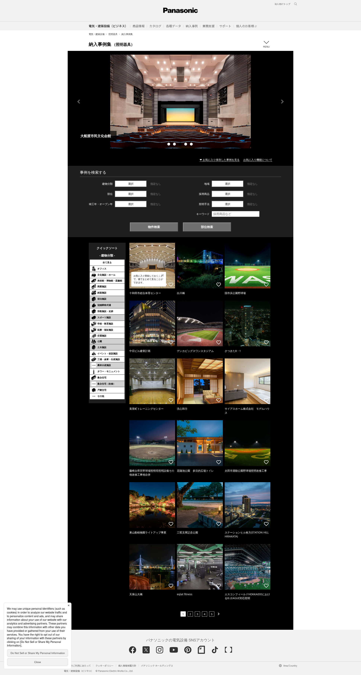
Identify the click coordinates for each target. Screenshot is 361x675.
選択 (130, 184)
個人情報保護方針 (127, 665)
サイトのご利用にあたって (77, 665)
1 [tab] (169, 144)
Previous (78, 101)
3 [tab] (180, 144)
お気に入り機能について (257, 159)
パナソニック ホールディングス (157, 665)
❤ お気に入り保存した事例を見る (220, 159)
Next (282, 101)
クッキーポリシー (105, 665)
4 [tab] (186, 144)
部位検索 (207, 227)
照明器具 (113, 34)
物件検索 (154, 227)
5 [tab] (192, 144)
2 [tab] (175, 144)
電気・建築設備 (97, 34)
